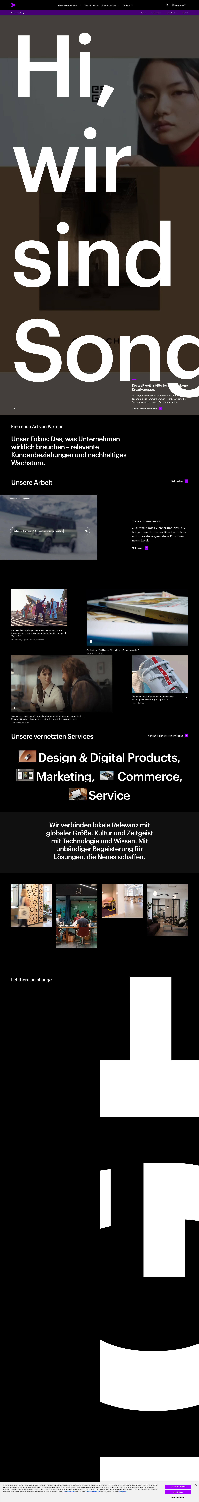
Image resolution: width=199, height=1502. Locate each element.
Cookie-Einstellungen (178, 1497)
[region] (99, 1492)
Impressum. (123, 1491)
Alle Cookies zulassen (178, 1486)
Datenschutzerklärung (93, 1491)
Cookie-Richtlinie (69, 1491)
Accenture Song (17, 13)
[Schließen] (195, 1484)
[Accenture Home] (19, 5)
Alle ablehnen (178, 1492)
